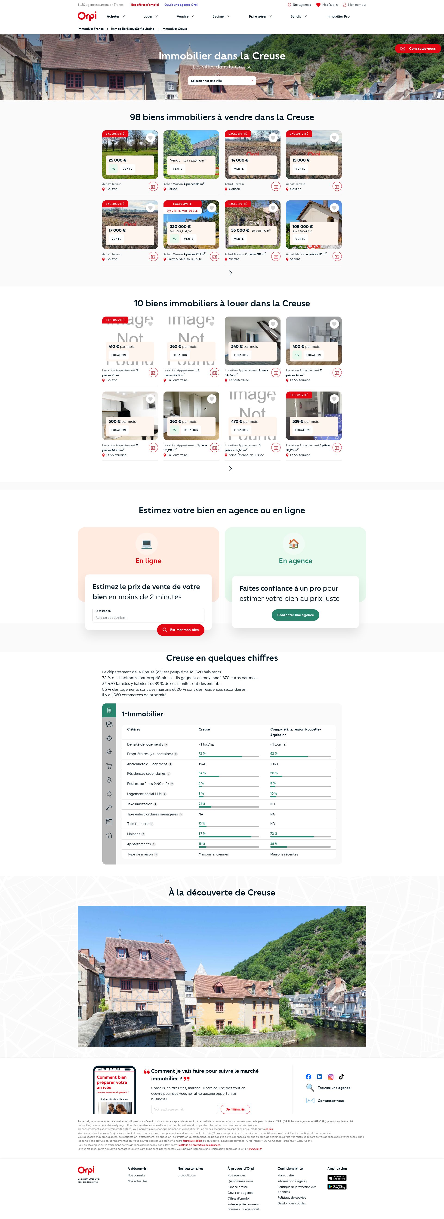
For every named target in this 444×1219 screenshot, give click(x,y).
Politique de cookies (292, 1197)
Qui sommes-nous (240, 1181)
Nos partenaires (191, 1168)
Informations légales (292, 1181)
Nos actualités (137, 1181)
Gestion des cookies (292, 1203)
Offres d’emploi (239, 1198)
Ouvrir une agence (240, 1192)
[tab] (109, 710)
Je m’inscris (235, 1109)
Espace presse (238, 1187)
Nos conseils (136, 1175)
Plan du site (286, 1175)
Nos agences (236, 1175)
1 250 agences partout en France (100, 4)
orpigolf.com (187, 1175)
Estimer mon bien (184, 630)
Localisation (103, 611)
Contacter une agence (295, 615)
